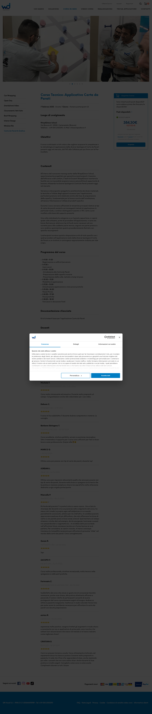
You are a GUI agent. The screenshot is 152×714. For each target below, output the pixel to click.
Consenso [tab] (45, 344)
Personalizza (74, 375)
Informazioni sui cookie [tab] (106, 344)
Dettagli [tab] (76, 344)
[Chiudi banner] (119, 337)
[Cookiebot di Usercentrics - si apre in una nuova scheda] (106, 337)
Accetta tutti (105, 375)
